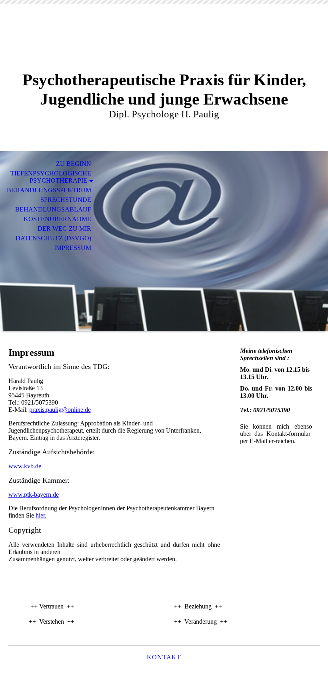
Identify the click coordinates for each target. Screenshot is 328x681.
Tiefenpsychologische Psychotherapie (50, 177)
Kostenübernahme (57, 219)
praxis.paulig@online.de (60, 409)
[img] (164, 43)
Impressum (72, 247)
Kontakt (164, 657)
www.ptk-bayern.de (33, 494)
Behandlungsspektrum (49, 190)
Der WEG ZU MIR (64, 228)
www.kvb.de (24, 466)
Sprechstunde (65, 199)
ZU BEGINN (73, 163)
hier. (41, 515)
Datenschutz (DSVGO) (53, 238)
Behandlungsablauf (53, 209)
